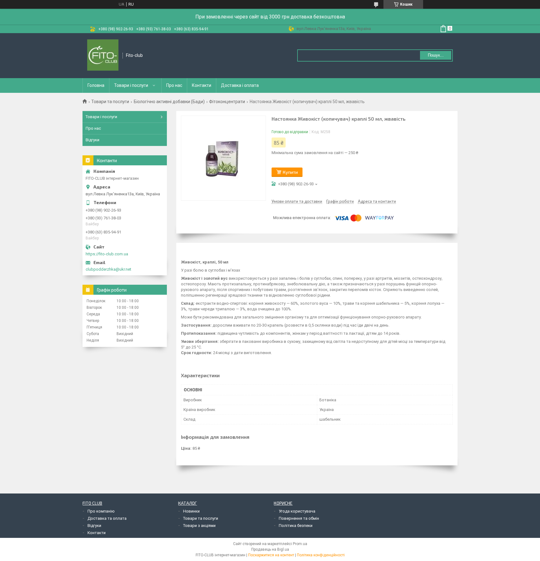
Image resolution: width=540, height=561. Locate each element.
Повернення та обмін (299, 518)
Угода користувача (297, 511)
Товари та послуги (110, 101)
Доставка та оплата (107, 518)
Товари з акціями (199, 525)
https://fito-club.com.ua (107, 254)
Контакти (201, 85)
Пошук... (436, 55)
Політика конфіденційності (321, 555)
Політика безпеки (295, 525)
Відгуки (92, 140)
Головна (96, 85)
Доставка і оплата (240, 85)
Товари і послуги (131, 85)
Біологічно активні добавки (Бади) (169, 101)
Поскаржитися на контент (271, 555)
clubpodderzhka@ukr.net (108, 269)
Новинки (191, 511)
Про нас (174, 85)
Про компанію (101, 511)
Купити (290, 172)
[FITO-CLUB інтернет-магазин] (102, 55)
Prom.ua (300, 544)
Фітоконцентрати (227, 101)
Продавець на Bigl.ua (270, 549)
